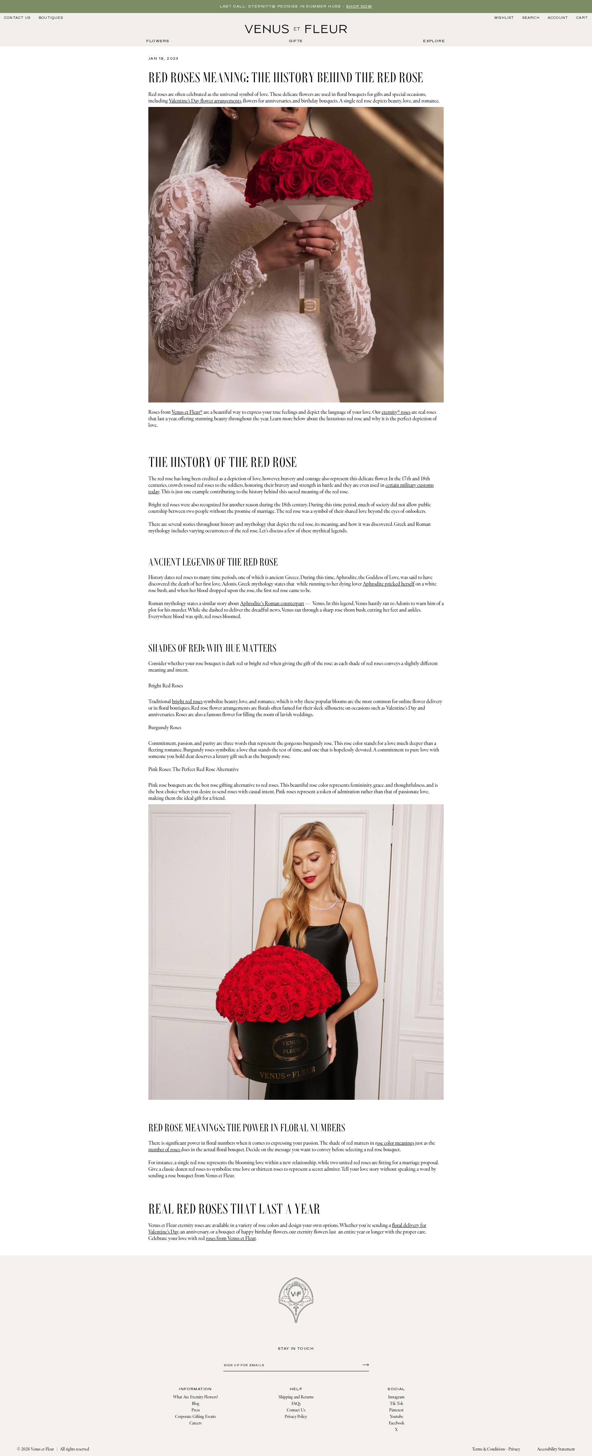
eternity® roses (396, 412)
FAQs (296, 1403)
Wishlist (504, 18)
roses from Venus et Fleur (231, 1238)
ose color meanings (395, 1143)
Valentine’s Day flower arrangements (205, 101)
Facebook (396, 1423)
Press (196, 1410)
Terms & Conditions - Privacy (496, 1449)
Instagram (396, 1397)
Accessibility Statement (556, 1449)
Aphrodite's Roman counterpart (272, 603)
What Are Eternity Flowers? (195, 1397)
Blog (195, 1403)
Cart (582, 18)
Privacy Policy (296, 1416)
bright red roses (187, 701)
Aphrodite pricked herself (389, 584)
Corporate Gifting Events (195, 1416)
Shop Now (359, 6)
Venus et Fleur (42, 1449)
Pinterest (396, 1410)
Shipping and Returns (296, 1397)
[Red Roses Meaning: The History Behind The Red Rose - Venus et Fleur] (296, 29)
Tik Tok (396, 1403)
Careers (195, 1423)
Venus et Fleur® (187, 412)
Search (531, 17)
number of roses (164, 1149)
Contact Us (17, 18)
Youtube (396, 1416)
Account (558, 18)
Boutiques (51, 18)
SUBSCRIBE (365, 1364)
